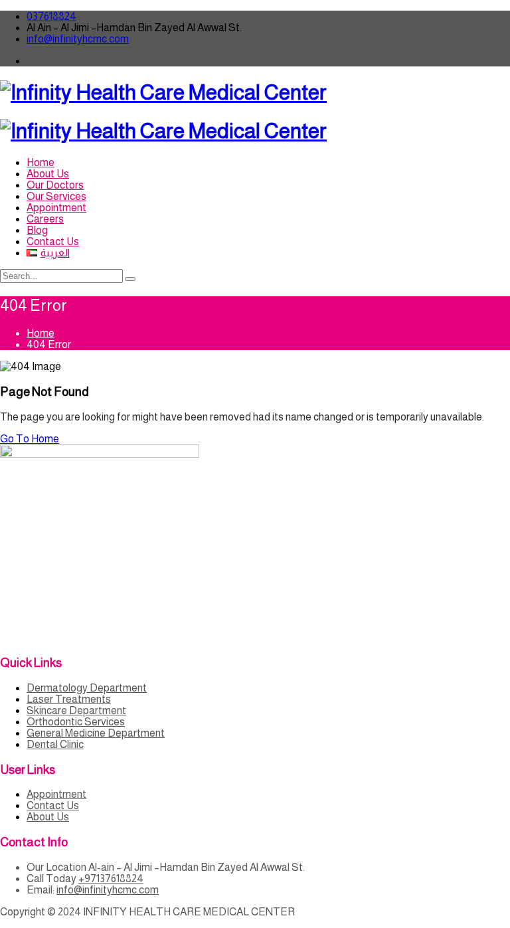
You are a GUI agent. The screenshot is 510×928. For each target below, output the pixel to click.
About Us (48, 173)
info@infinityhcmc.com (78, 39)
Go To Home (29, 438)
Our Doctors (55, 185)
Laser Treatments (69, 699)
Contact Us (53, 241)
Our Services (56, 196)
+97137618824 (110, 878)
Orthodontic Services (76, 721)
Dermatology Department (87, 688)
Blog (37, 230)
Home (40, 162)
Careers (45, 219)
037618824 (51, 16)
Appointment (56, 207)
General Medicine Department (96, 733)
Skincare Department (76, 710)
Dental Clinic (55, 744)
